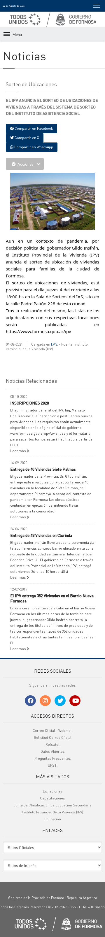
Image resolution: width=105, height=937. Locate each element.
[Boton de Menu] (96, 5)
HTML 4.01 (86, 907)
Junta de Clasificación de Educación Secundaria (53, 805)
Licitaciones (52, 791)
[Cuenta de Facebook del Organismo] (30, 700)
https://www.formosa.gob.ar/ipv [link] (38, 331)
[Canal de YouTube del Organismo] (74, 700)
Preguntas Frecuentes (52, 758)
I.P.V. (54, 344)
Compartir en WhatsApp (33, 147)
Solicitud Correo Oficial (52, 737)
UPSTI (52, 765)
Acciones (25, 164)
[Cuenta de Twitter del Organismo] (60, 700)
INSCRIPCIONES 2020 (29, 402)
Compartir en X (26, 138)
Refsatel (53, 744)
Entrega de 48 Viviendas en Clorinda (41, 535)
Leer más (18, 451)
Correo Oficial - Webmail (53, 730)
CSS (73, 907)
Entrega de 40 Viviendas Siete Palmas (43, 469)
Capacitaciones (52, 798)
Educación (52, 819)
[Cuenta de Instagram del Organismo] (45, 700)
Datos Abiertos (53, 751)
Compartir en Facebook (33, 128)
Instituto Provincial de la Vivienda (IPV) (52, 812)
